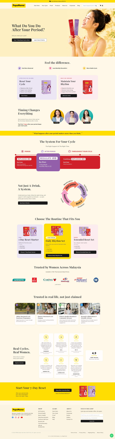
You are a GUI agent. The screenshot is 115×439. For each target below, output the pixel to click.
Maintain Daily (67, 95)
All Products (41, 411)
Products (57, 5)
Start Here (37, 5)
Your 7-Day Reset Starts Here (22, 40)
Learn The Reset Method (62, 393)
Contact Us (69, 419)
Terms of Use (74, 432)
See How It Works (25, 203)
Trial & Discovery (42, 423)
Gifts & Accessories (41, 426)
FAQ (53, 419)
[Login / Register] (102, 5)
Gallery (68, 417)
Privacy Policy (82, 432)
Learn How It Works (39, 40)
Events (68, 415)
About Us (64, 5)
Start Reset (24, 95)
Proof (51, 5)
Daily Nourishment (43, 417)
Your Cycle (45, 5)
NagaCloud (64, 436)
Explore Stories (19, 363)
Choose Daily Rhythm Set (55, 255)
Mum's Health (42, 415)
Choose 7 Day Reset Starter (28, 252)
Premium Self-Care (43, 419)
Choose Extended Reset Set (83, 252)
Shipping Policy (91, 432)
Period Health (42, 413)
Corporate (72, 5)
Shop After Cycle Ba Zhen (63, 390)
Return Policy (100, 432)
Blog (78, 5)
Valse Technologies (55, 436)
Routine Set (41, 421)
